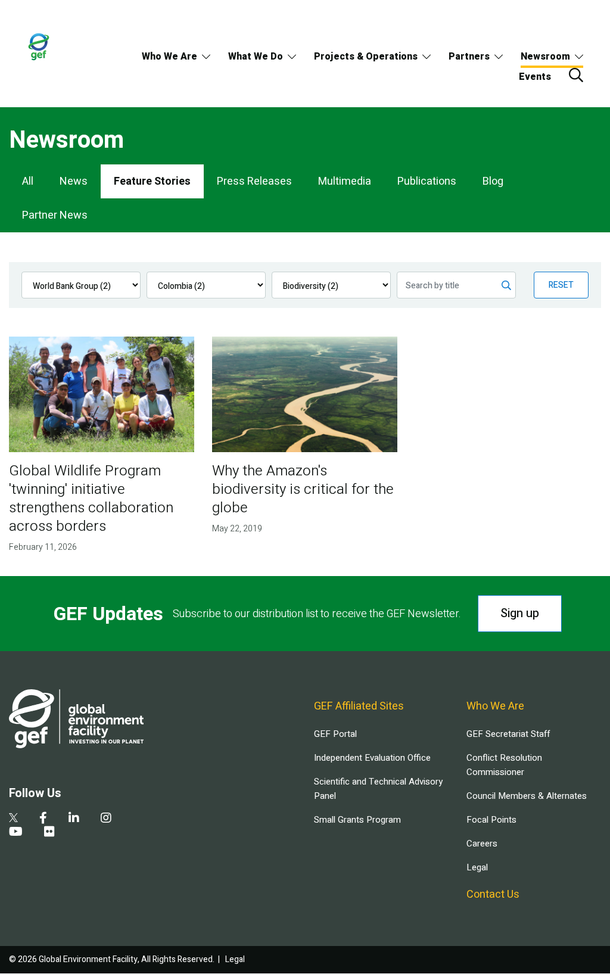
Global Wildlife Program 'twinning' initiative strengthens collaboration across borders (91, 498)
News (74, 181)
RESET (561, 285)
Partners (469, 56)
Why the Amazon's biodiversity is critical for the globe (303, 489)
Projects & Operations (366, 56)
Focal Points (491, 819)
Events (535, 77)
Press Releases (254, 181)
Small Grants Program (357, 819)
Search (576, 75)
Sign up (519, 613)
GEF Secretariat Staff (508, 733)
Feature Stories (152, 181)
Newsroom (545, 56)
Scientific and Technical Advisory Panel (378, 788)
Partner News (55, 215)
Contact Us (492, 894)
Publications (426, 181)
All (27, 181)
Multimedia (344, 181)
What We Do (255, 56)
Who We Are (169, 56)
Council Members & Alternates (526, 795)
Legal (477, 867)
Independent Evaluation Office (372, 757)
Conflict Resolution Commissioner (504, 765)
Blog (493, 181)
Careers (481, 843)
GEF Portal (335, 733)
